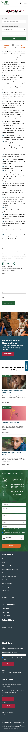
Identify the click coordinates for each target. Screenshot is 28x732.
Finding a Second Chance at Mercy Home (12, 391)
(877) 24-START (6, 686)
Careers (4, 573)
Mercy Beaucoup (6, 615)
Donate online (8, 699)
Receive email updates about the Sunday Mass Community (14, 529)
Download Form (8, 706)
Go (14, 38)
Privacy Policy (5, 587)
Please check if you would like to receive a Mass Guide (14, 533)
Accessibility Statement (8, 597)
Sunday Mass (7, 376)
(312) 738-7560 (5, 714)
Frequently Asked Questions (9, 576)
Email (3, 297)
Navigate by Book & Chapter (10, 26)
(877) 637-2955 (5, 694)
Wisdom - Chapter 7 (7, 627)
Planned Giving (5, 608)
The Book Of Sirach (6, 624)
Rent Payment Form (7, 583)
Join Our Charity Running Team (9, 566)
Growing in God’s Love (10, 422)
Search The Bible (6, 19)
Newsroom (4, 562)
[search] (13, 21)
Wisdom (8, 12)
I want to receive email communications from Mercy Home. (14, 658)
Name (3, 292)
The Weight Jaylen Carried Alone (11, 453)
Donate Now (8, 354)
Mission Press (5, 612)
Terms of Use (5, 590)
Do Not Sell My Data (7, 594)
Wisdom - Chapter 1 (7, 631)
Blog (3, 559)
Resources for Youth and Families (10, 569)
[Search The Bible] (25, 21)
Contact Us (5, 580)
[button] (26, 366)
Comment (4, 273)
